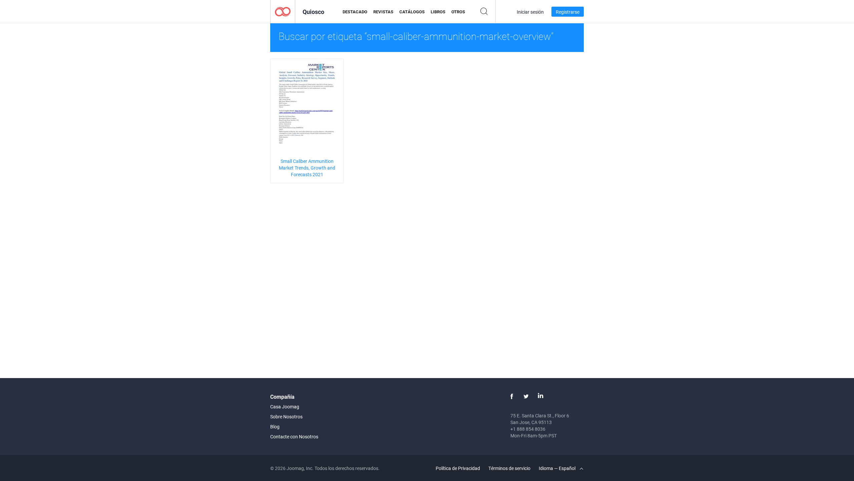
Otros (458, 12)
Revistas (383, 12)
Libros (438, 12)
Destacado (355, 12)
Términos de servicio (509, 468)
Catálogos (412, 12)
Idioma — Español (557, 468)
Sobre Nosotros (286, 416)
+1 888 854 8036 (527, 429)
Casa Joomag (284, 406)
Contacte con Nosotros (294, 436)
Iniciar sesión (530, 12)
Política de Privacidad (458, 468)
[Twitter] (526, 396)
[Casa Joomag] (283, 11)
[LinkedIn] (540, 396)
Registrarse (567, 12)
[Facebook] (511, 396)
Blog (275, 426)
